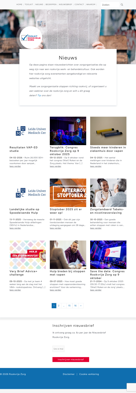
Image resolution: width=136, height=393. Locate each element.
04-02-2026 (16, 157)
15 (69, 305)
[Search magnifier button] (122, 4)
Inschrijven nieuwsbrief (71, 359)
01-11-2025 (55, 219)
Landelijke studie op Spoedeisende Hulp (24, 211)
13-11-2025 (15, 219)
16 (75, 305)
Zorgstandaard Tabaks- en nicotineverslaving (107, 211)
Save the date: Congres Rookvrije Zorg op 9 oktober (107, 275)
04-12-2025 (96, 157)
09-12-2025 (56, 157)
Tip (39, 95)
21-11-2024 (96, 281)
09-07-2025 (56, 281)
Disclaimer (69, 374)
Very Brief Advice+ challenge (24, 273)
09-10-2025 (16, 281)
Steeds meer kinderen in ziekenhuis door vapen (108, 149)
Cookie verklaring (89, 374)
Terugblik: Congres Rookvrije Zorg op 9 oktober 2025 (64, 151)
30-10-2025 (96, 219)
